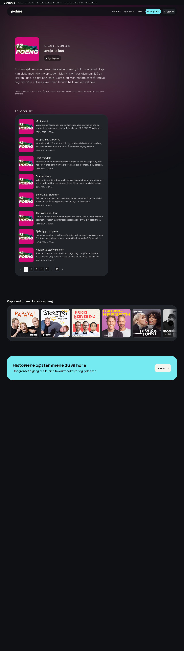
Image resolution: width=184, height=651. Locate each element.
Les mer (95, 3)
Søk (140, 11)
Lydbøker (129, 11)
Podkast (116, 11)
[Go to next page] (62, 269)
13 (57, 269)
